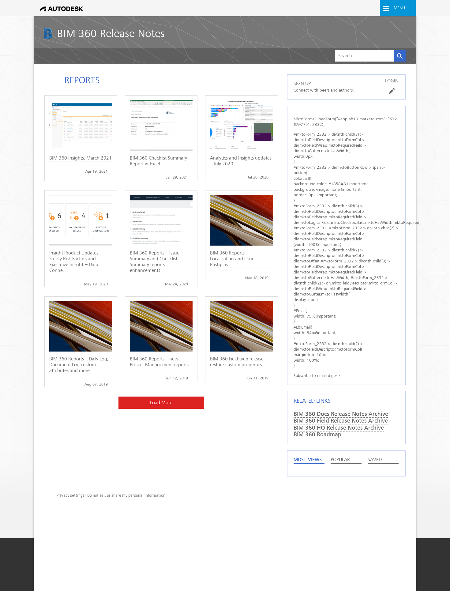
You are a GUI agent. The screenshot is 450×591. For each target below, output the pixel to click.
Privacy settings (70, 495)
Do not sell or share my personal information (126, 495)
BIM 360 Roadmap (317, 434)
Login (392, 81)
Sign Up (302, 83)
